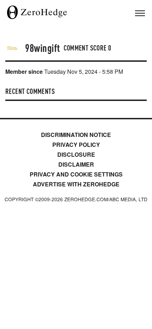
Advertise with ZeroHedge (76, 184)
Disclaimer (76, 164)
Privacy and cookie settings (76, 174)
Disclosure (76, 154)
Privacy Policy (76, 144)
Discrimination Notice (76, 135)
